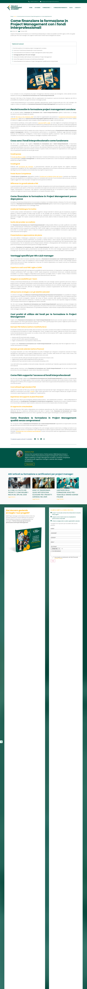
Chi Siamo (37, 7)
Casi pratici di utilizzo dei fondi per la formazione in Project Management (32, 57)
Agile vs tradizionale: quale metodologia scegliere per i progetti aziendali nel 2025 (42, 493)
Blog (71, 7)
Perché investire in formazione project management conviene (29, 48)
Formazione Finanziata (60, 7)
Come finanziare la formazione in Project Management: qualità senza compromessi (35, 61)
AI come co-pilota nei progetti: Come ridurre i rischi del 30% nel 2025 (18, 492)
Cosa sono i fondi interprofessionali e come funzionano (27, 50)
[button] (35, 439)
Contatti (77, 7)
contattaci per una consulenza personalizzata (28, 431)
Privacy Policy (58, 558)
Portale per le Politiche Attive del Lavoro (51, 176)
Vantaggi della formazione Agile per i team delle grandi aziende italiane (67, 493)
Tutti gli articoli (29, 464)
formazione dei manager (26, 166)
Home (30, 7)
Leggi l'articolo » (12, 497)
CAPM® (32, 391)
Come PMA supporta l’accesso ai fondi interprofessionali (28, 59)
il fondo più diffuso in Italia (18, 157)
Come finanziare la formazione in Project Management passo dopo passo (33, 52)
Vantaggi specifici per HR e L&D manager (24, 55)
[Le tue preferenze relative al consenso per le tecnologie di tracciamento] (1, 741)
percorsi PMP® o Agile (44, 123)
